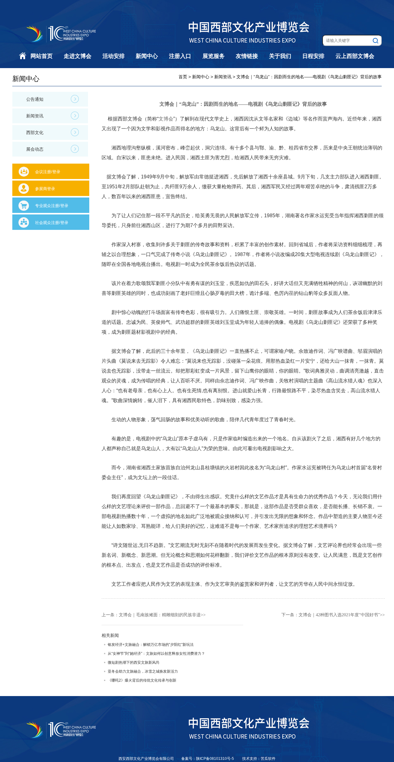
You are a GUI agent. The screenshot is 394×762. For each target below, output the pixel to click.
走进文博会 (77, 56)
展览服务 (214, 56)
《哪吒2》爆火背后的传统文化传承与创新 (142, 680)
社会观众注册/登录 (51, 222)
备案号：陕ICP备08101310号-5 (208, 758)
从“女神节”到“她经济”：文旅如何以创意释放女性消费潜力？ (156, 653)
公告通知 (34, 99)
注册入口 (180, 56)
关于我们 (280, 56)
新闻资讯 (34, 115)
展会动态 (34, 149)
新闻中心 (147, 56)
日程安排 (313, 56)
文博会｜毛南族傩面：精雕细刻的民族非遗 (160, 615)
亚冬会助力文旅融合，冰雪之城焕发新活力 (143, 671)
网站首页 (41, 56)
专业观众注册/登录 (51, 205)
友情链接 (247, 56)
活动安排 (114, 56)
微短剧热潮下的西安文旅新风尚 (133, 662)
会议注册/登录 (47, 171)
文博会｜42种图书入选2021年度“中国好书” (339, 615)
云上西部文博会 (355, 56)
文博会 (166, 118)
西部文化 (34, 132)
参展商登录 (45, 188)
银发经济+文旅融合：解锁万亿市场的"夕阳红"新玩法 (151, 644)
